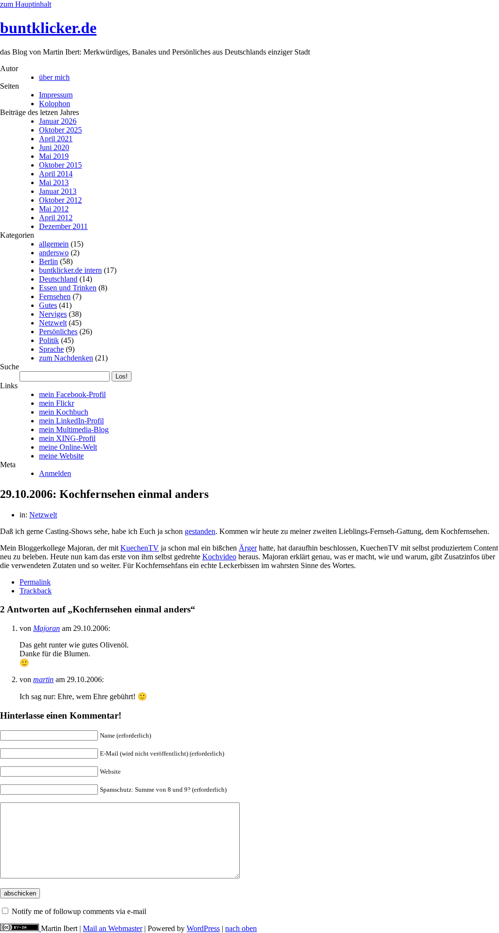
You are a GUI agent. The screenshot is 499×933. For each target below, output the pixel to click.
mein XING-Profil (67, 438)
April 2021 (56, 138)
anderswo (54, 252)
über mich (54, 77)
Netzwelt (53, 323)
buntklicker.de (48, 28)
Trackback (35, 591)
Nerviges (53, 314)
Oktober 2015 (60, 165)
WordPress (203, 928)
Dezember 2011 (63, 226)
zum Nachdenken (66, 358)
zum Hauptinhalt (25, 4)
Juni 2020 (54, 147)
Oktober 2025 (60, 130)
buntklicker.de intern (70, 270)
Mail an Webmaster (112, 928)
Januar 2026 (58, 121)
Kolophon (54, 103)
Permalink (35, 582)
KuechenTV (139, 548)
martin (43, 679)
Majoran (46, 628)
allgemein (54, 244)
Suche (9, 366)
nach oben (241, 928)
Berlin (48, 261)
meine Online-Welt (68, 447)
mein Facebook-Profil (72, 394)
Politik (49, 340)
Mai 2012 (54, 209)
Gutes (48, 305)
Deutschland (58, 279)
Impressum (56, 95)
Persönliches (58, 331)
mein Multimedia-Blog (74, 429)
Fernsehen (55, 296)
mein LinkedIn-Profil (71, 421)
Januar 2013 (58, 191)
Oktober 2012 (60, 200)
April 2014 (56, 174)
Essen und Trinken (67, 288)
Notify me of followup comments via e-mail (79, 911)
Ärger (248, 548)
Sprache (51, 349)
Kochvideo (219, 556)
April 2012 (56, 217)
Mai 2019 (54, 156)
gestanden (200, 531)
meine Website (61, 456)
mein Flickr (56, 403)
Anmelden (55, 473)
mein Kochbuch (63, 412)
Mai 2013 (54, 182)
